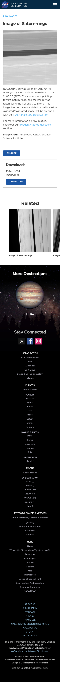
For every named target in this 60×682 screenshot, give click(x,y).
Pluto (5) (30, 506)
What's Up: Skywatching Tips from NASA (29, 550)
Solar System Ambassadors (30, 583)
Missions (30, 567)
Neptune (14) (30, 502)
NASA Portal (30, 628)
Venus (30, 403)
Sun (30, 362)
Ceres (30, 440)
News (30, 546)
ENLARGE (11, 153)
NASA (4, 4)
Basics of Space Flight (30, 579)
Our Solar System (30, 358)
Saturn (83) (30, 494)
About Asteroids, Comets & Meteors (30, 518)
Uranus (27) (30, 498)
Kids (30, 571)
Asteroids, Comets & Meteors (30, 513)
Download (16, 182)
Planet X (30, 461)
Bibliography (30, 608)
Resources (30, 554)
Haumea (30, 448)
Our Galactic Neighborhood (17, 11)
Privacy (30, 616)
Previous (6, 298)
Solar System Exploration (17, 4)
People (30, 563)
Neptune (30, 427)
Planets (29, 385)
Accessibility (30, 636)
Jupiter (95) (30, 490)
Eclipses (30, 378)
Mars (30, 411)
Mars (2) (30, 486)
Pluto (30, 436)
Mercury (30, 399)
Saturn (30, 419)
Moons (30, 468)
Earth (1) (30, 482)
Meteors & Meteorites (30, 527)
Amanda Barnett (37, 657)
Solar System (30, 353)
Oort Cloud (30, 370)
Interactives (30, 575)
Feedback (30, 612)
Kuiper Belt (29, 366)
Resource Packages (30, 587)
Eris (30, 452)
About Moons (30, 473)
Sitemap (30, 632)
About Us (30, 604)
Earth (30, 407)
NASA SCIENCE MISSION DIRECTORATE (30, 624)
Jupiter (30, 314)
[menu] (55, 4)
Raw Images (10, 16)
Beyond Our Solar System (30, 374)
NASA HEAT (30, 591)
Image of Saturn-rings (20, 255)
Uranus (30, 423)
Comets (30, 535)
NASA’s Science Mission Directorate (29, 651)
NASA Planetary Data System (30, 115)
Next (53, 298)
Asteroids (30, 531)
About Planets (30, 390)
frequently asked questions (35, 125)
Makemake (30, 444)
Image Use (30, 620)
